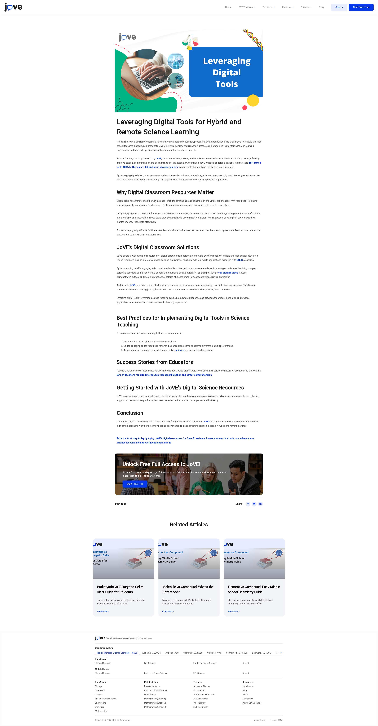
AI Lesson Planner (201, 686)
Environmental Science (106, 699)
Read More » (103, 611)
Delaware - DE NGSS (261, 653)
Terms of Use (276, 720)
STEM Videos (246, 7)
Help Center (248, 686)
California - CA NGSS (193, 653)
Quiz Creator (199, 690)
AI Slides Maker (200, 699)
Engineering (100, 703)
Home (228, 7)
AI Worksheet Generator (204, 694)
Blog (321, 7)
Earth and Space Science (205, 663)
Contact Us (248, 699)
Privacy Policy (259, 720)
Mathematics (101, 711)
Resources (248, 682)
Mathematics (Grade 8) (155, 707)
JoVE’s (206, 421)
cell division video (228, 272)
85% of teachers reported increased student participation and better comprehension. (164, 375)
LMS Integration (200, 707)
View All (246, 663)
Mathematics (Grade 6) (155, 699)
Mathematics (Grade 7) (155, 703)
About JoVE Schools (252, 703)
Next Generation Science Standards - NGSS (117, 653)
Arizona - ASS (172, 653)
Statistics (99, 707)
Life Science (150, 663)
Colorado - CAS (214, 653)
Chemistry (100, 690)
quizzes (179, 350)
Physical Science (103, 663)
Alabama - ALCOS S (151, 653)
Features (286, 7)
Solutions (267, 7)
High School (101, 682)
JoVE (158, 158)
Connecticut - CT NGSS (236, 653)
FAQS (245, 694)
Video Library (199, 703)
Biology (98, 686)
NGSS (240, 260)
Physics (98, 694)
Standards (306, 7)
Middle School (151, 682)
